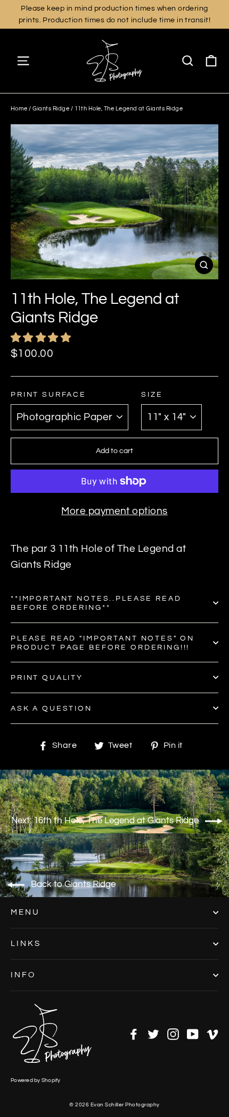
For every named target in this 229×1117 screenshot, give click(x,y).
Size (151, 394)
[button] (42, 337)
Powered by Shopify (36, 1080)
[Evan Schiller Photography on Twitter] (153, 1034)
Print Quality (47, 677)
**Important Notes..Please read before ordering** (96, 602)
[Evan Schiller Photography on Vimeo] (212, 1034)
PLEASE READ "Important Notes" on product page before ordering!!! (102, 642)
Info (23, 975)
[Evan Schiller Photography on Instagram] (173, 1034)
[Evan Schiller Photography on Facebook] (134, 1034)
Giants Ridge (50, 109)
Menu (25, 912)
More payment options (114, 511)
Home (19, 109)
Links (26, 944)
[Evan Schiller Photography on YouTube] (193, 1034)
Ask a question (51, 708)
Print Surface (48, 394)
